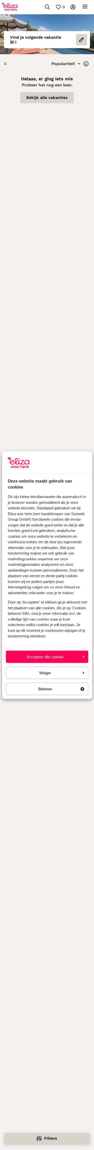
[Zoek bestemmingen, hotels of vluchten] (47, 7)
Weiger (45, 673)
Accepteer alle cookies (45, 656)
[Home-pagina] (10, 7)
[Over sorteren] (86, 64)
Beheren (45, 689)
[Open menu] (85, 7)
